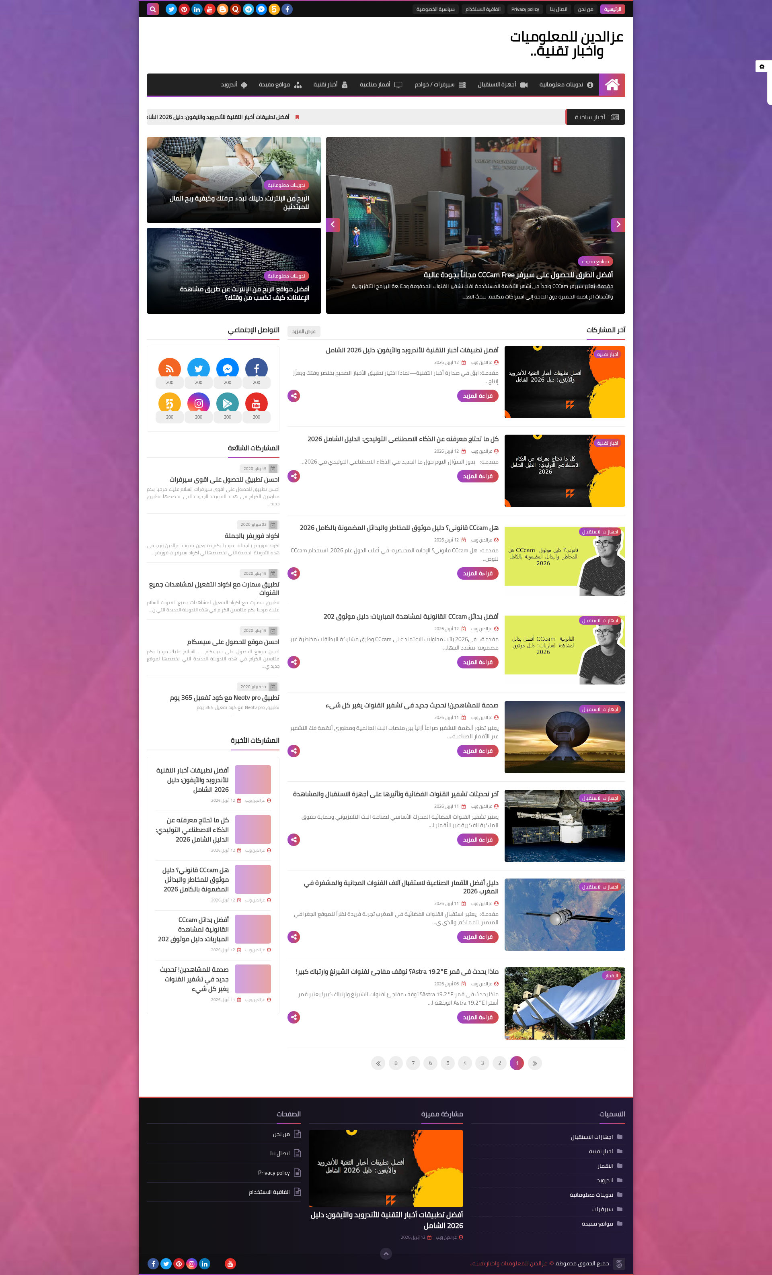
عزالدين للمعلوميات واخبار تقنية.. (508, 1263)
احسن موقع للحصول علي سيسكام (233, 641)
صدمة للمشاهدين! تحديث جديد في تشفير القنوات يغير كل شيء (412, 705)
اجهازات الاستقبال (592, 1137)
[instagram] (191, 1263)
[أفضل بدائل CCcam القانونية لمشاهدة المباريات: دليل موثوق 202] (253, 929)
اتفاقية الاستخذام (483, 9)
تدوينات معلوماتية (561, 84)
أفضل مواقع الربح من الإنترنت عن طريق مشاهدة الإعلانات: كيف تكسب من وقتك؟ (244, 293)
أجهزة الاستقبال (497, 84)
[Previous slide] (618, 225)
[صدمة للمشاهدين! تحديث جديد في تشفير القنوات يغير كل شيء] (253, 978)
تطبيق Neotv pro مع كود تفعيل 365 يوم (224, 698)
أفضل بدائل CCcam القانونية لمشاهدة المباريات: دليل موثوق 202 (411, 616)
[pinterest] (184, 9)
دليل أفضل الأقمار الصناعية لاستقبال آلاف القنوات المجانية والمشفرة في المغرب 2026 (401, 887)
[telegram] (248, 9)
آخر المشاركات (606, 329)
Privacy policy (525, 9)
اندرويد (605, 1180)
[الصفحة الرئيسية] (612, 85)
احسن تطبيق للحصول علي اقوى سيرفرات (224, 480)
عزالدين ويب (446, 1237)
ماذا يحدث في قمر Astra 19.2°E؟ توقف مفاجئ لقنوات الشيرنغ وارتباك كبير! (397, 971)
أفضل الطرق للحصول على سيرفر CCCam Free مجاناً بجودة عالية (518, 274)
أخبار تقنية (326, 84)
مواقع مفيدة (274, 84)
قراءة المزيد (478, 395)
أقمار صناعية (375, 84)
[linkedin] (197, 9)
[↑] (386, 1254)
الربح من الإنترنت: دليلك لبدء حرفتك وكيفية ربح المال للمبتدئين (239, 202)
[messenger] (261, 9)
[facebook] (287, 9)
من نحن (585, 9)
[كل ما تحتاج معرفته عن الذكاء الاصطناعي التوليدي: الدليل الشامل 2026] (253, 829)
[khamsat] (274, 9)
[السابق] (378, 1063)
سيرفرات (602, 1209)
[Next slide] (333, 225)
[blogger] (222, 9)
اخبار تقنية (601, 1151)
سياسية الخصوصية (436, 9)
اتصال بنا (558, 9)
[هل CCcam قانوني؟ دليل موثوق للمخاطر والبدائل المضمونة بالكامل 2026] (253, 879)
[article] (475, 225)
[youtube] (210, 9)
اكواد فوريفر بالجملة (252, 535)
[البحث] (153, 9)
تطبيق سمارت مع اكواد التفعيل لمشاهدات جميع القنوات (214, 588)
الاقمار (605, 1166)
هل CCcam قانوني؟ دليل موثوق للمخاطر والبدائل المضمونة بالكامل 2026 (399, 527)
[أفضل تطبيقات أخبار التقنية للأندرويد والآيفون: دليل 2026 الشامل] (253, 779)
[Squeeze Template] (619, 1264)
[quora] (235, 9)
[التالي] (535, 1063)
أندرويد (229, 84)
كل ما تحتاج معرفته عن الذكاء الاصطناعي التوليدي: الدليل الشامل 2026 (403, 439)
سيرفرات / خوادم (435, 84)
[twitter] (171, 9)
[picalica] (217, 1263)
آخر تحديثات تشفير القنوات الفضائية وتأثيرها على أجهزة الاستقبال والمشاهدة (396, 794)
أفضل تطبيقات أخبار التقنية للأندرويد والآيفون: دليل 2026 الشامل (312, 117)
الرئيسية (612, 9)
